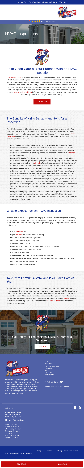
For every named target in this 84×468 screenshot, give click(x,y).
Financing (49, 368)
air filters (19, 235)
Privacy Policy (41, 451)
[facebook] (75, 408)
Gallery (48, 373)
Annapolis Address (13, 412)
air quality (37, 163)
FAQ (46, 370)
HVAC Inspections (21, 33)
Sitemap (59, 451)
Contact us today (53, 301)
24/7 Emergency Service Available (58, 386)
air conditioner (27, 92)
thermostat (19, 232)
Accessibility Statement (71, 451)
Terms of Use (51, 451)
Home (47, 362)
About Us (48, 364)
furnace (16, 92)
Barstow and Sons (14, 77)
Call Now (62, 464)
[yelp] (80, 408)
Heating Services (52, 366)
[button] (42, 21)
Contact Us (42, 102)
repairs (66, 298)
